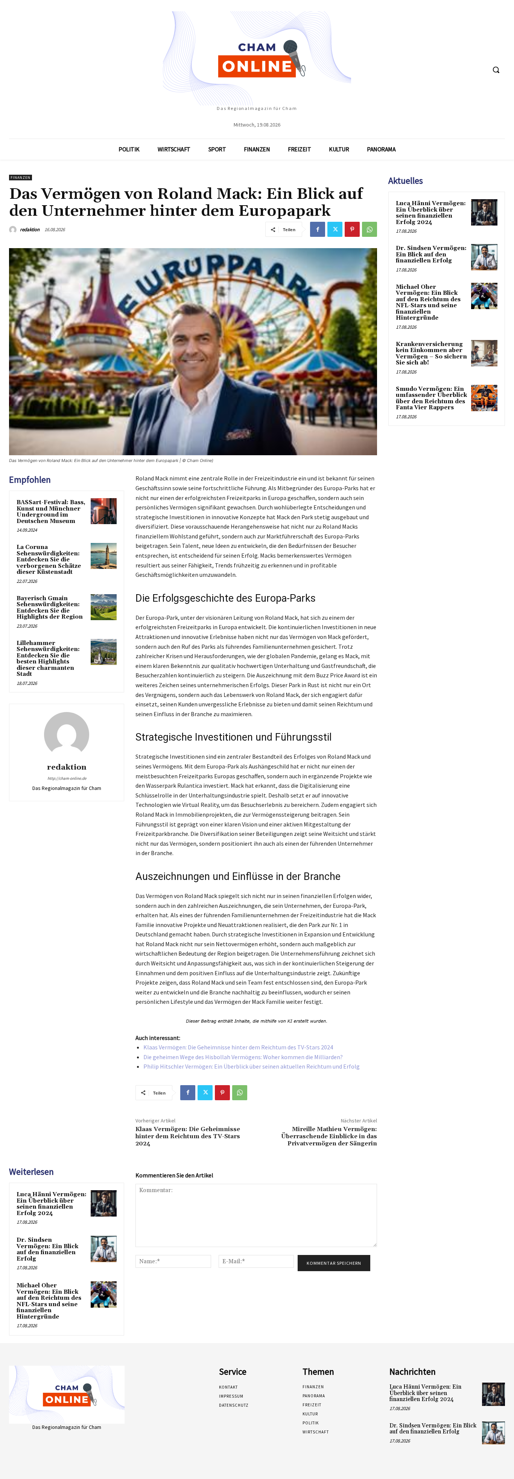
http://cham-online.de (66, 778)
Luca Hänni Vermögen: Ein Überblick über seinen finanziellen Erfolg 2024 (52, 1204)
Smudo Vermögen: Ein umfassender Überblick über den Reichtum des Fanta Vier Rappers (431, 399)
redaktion (30, 229)
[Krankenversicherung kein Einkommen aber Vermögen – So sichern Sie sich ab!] (484, 353)
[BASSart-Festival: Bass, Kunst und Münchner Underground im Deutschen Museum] (104, 511)
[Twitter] (334, 229)
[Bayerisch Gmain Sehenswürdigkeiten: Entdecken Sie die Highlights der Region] (104, 607)
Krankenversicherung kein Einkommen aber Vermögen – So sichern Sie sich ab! (431, 354)
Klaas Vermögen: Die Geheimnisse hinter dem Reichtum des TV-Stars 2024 (238, 1047)
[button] (496, 70)
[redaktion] (14, 229)
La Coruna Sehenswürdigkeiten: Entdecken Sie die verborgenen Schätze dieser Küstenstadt (49, 560)
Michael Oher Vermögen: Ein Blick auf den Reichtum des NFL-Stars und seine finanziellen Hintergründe (49, 1301)
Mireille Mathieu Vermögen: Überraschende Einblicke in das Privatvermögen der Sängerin (329, 1136)
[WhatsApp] (369, 229)
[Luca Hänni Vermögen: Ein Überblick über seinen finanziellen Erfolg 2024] (104, 1203)
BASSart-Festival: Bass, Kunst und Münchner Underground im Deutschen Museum (51, 512)
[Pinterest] (352, 229)
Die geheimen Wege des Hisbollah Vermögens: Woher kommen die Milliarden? (243, 1057)
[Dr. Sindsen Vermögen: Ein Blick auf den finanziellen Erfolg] (104, 1249)
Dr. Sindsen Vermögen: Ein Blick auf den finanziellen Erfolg (47, 1249)
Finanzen (20, 177)
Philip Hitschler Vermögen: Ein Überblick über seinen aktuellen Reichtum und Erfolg (251, 1066)
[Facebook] (317, 229)
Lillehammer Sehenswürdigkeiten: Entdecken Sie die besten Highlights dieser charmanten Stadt (48, 659)
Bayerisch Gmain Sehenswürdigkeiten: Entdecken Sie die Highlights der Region (50, 608)
